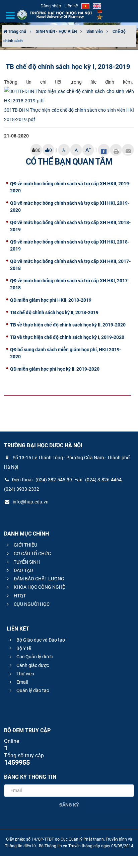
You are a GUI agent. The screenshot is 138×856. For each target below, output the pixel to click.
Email (21, 682)
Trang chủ (16, 31)
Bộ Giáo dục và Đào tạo (40, 640)
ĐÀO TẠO (23, 570)
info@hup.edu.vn (30, 501)
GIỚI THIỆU (25, 545)
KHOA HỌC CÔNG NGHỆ (39, 587)
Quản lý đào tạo (32, 690)
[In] (116, 150)
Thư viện (24, 673)
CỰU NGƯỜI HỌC (31, 604)
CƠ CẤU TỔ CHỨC (32, 553)
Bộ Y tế (23, 648)
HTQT (19, 595)
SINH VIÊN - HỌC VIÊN (56, 31)
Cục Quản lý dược (34, 656)
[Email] (128, 150)
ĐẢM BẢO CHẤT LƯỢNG (38, 578)
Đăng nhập (51, 5)
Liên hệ (71, 5)
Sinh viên (94, 31)
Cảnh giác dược (32, 665)
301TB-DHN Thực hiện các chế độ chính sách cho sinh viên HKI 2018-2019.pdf (69, 114)
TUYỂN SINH (26, 562)
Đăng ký (69, 804)
